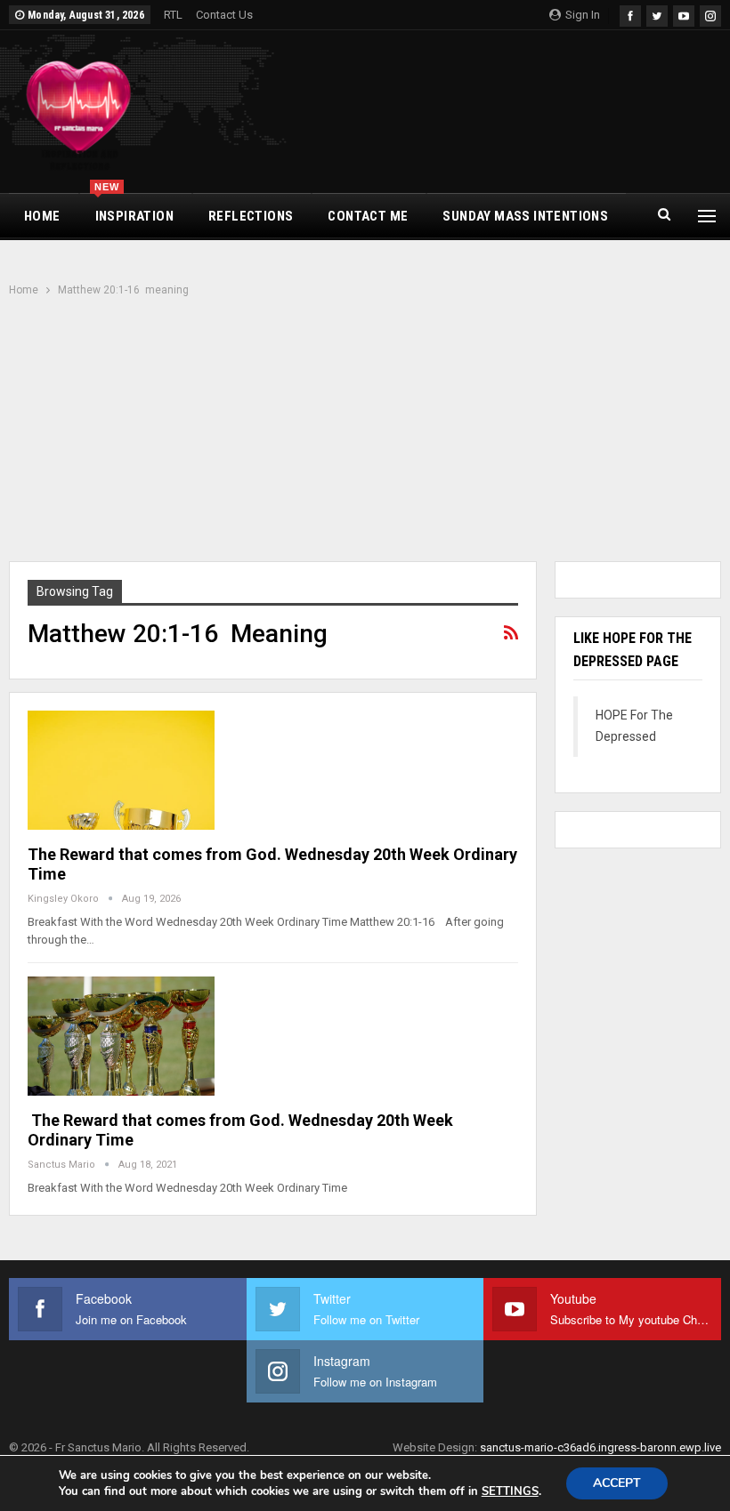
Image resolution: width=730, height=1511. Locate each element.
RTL (173, 14)
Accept (617, 1483)
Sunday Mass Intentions (525, 216)
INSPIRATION (134, 209)
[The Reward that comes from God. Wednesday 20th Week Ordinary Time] (121, 770)
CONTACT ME (368, 216)
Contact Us (224, 14)
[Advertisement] (365, 431)
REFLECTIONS (250, 216)
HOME (42, 216)
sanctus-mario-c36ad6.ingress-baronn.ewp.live (600, 1447)
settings (510, 1491)
